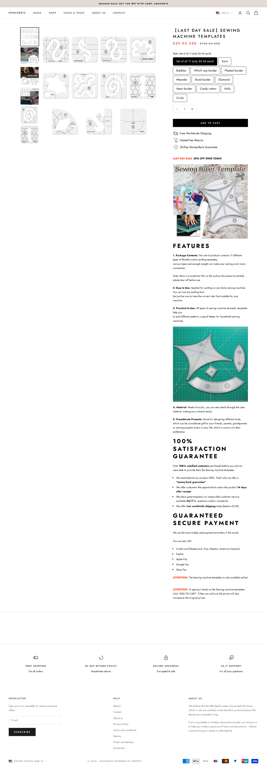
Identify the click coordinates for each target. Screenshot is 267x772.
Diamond (224, 79)
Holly (227, 88)
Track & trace (74, 13)
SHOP (52, 13)
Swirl (225, 60)
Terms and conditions (124, 730)
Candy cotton (208, 88)
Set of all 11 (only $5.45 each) (195, 60)
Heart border (184, 88)
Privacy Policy (120, 724)
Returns (117, 736)
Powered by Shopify (128, 761)
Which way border (205, 70)
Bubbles (181, 70)
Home (37, 13)
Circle (180, 97)
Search (117, 706)
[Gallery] (88, 86)
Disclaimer (119, 748)
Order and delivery (123, 742)
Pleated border (234, 70)
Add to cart (211, 123)
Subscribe (22, 732)
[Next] (153, 86)
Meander (181, 79)
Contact (119, 13)
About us (99, 13)
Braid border (203, 79)
